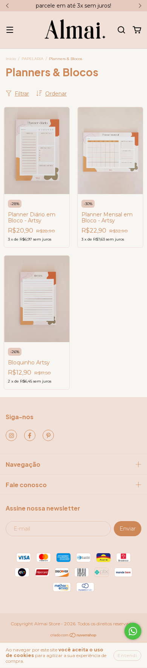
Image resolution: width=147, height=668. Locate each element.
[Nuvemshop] (73, 636)
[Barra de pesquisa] (121, 30)
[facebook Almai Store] (29, 435)
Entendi (127, 655)
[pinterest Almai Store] (48, 435)
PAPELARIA (32, 58)
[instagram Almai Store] (11, 435)
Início (11, 58)
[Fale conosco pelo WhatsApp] (132, 631)
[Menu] (10, 30)
